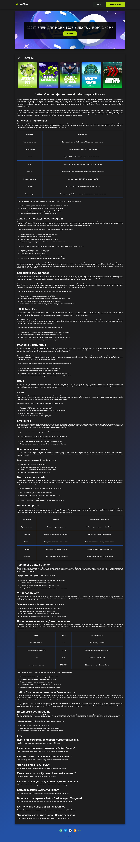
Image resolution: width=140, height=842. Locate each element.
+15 (79, 830)
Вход (99, 4)
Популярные (28, 58)
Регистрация (115, 4)
